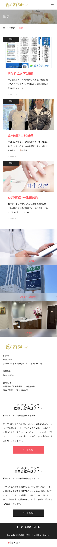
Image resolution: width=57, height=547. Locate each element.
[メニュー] (52, 5)
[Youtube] (28, 527)
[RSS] (38, 527)
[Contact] (34, 527)
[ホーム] (4, 28)
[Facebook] (17, 527)
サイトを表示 (28, 450)
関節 (11, 39)
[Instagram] (21, 527)
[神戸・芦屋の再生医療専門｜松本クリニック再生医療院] (17, 5)
